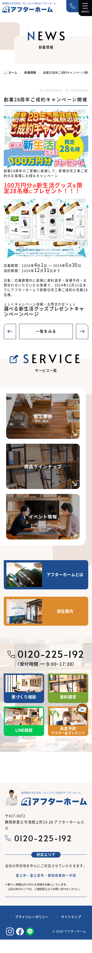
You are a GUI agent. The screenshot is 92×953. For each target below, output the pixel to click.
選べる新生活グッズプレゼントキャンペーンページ (44, 311)
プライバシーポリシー (32, 917)
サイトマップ (71, 917)
